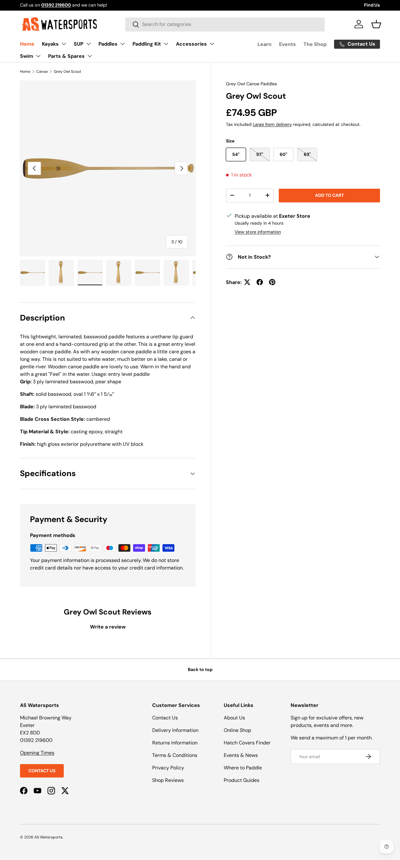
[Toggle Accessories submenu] (212, 43)
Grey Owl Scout (67, 71)
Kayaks (50, 44)
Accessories (191, 44)
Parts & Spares (66, 56)
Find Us (372, 5)
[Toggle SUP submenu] (88, 43)
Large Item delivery (272, 124)
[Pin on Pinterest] (272, 282)
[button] (376, 24)
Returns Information (175, 742)
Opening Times (37, 752)
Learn (265, 44)
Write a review (108, 627)
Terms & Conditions (174, 755)
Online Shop (237, 730)
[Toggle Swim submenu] (38, 56)
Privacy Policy (168, 767)
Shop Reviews (168, 780)
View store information (258, 231)
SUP (78, 44)
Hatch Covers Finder (247, 742)
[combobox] (225, 24)
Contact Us (41, 770)
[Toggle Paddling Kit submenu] (166, 43)
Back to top (200, 669)
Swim (26, 56)
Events (287, 44)
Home (27, 44)
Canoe (42, 71)
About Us (234, 717)
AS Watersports (48, 837)
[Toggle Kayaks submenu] (64, 43)
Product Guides (241, 780)
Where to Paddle (243, 767)
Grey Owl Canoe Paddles (251, 84)
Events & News (241, 755)
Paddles (108, 44)
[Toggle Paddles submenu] (122, 43)
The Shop (315, 44)
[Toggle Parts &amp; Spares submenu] (89, 56)
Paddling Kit (146, 44)
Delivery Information (175, 730)
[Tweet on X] (247, 282)
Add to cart (329, 195)
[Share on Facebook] (259, 282)
